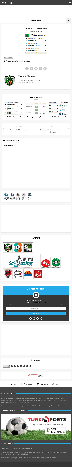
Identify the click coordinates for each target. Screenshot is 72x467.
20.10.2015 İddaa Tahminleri (58, 117)
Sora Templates (32, 464)
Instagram (43, 384)
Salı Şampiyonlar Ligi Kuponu (36, 117)
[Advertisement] (37, 11)
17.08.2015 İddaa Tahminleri (13, 117)
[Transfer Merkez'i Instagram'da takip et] (18, 196)
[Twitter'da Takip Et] (30, 318)
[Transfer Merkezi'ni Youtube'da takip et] (23, 196)
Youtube (57, 384)
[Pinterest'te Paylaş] (12, 58)
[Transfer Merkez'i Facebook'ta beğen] (12, 196)
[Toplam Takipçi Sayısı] (30, 196)
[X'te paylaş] (8, 58)
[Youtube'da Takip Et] (37, 318)
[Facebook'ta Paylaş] (10, 58)
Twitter (16, 384)
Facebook (29, 384)
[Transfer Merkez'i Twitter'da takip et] (6, 196)
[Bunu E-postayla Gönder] (5, 58)
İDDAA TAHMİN (12, 61)
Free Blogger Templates (42, 464)
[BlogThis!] (6, 58)
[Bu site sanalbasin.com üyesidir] (33, 376)
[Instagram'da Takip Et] (41, 318)
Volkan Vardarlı (24, 61)
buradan (55, 406)
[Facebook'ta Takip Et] (34, 318)
